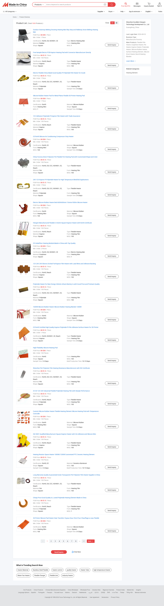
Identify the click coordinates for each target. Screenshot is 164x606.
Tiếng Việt (129, 592)
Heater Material (23, 570)
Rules (160, 11)
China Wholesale (73, 590)
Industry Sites (96, 590)
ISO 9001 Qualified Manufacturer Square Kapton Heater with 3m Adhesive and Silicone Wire (64, 434)
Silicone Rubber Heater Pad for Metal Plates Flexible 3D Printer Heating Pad (59, 96)
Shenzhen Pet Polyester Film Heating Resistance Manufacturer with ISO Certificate (61, 368)
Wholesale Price (85, 590)
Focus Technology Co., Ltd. (67, 597)
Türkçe (122, 592)
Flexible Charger (39, 575)
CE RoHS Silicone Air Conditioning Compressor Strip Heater (53, 136)
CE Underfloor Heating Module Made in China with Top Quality (54, 243)
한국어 (97, 592)
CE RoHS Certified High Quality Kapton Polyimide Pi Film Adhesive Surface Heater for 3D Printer (65, 327)
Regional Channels (108, 590)
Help (122, 11)
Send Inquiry (112, 45)
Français (49, 592)
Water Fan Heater (24, 575)
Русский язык (58, 592)
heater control (57, 570)
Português (41, 592)
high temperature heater (101, 570)
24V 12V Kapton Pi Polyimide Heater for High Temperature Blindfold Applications (61, 180)
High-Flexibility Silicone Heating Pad (45, 348)
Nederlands (82, 592)
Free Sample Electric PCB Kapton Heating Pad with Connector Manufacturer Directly (62, 52)
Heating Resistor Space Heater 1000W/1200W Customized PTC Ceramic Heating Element (63, 454)
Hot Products (27, 590)
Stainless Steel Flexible (40, 570)
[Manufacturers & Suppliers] (14, 4)
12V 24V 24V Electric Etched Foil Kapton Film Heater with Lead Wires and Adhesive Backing (64, 264)
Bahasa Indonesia (140, 592)
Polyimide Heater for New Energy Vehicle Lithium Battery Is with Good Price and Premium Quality (66, 284)
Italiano (67, 592)
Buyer (111, 11)
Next (90, 541)
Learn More (131, 61)
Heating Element (132, 73)
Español (33, 592)
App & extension (134, 11)
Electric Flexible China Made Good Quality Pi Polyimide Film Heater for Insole (59, 73)
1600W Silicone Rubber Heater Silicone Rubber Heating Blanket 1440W (57, 307)
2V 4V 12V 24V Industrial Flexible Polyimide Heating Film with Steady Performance (61, 391)
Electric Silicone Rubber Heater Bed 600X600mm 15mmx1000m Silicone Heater (60, 202)
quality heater (71, 570)
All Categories (10, 11)
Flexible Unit (54, 575)
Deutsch (74, 592)
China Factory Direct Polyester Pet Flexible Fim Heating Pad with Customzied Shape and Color (65, 157)
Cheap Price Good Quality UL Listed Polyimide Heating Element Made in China (59, 498)
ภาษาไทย (115, 592)
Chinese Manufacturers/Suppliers (55, 590)
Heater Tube (85, 570)
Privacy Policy (115, 597)
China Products (38, 590)
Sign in (159, 6)
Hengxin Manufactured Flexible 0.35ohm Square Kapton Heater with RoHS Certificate (62, 223)
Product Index (120, 590)
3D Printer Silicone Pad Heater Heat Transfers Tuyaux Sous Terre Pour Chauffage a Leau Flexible (66, 518)
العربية (90, 592)
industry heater (67, 575)
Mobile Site (130, 590)
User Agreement (94, 597)
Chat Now (77, 552)
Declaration (105, 597)
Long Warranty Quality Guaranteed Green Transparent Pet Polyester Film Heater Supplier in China (66, 475)
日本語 (103, 592)
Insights (138, 590)
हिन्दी (108, 592)
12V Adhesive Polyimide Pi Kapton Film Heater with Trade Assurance (56, 116)
